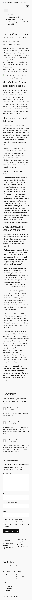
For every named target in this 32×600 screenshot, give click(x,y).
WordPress (14, 596)
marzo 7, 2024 (11, 410)
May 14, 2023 (7, 41)
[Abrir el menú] (27, 6)
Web (4, 511)
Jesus (6, 44)
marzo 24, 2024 (12, 424)
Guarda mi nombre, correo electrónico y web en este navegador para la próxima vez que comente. (17, 523)
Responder (6, 419)
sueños (5, 383)
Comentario (7, 473)
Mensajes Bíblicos (22, 2)
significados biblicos (15, 44)
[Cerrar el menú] (6, 10)
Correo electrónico (10, 502)
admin (17, 41)
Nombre (6, 494)
